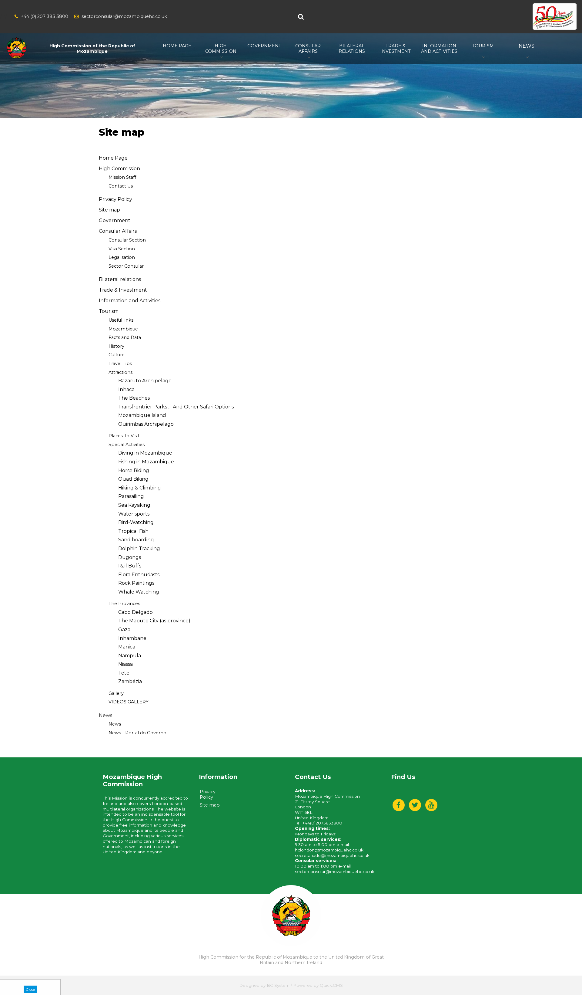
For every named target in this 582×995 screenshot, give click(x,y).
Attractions (120, 372)
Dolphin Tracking (139, 548)
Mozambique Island (142, 415)
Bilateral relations (120, 279)
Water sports (133, 514)
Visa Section (122, 249)
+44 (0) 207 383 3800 (44, 16)
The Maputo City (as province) (154, 621)
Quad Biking (133, 479)
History (116, 346)
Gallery (116, 693)
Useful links (121, 320)
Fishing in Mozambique (146, 462)
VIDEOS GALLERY (129, 702)
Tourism (109, 311)
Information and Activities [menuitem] (439, 48)
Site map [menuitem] (210, 805)
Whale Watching (138, 592)
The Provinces (124, 603)
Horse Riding (133, 470)
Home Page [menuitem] (177, 46)
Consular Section (127, 240)
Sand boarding (136, 540)
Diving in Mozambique (145, 453)
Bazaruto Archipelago (145, 381)
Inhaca (126, 389)
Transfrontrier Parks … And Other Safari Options (176, 407)
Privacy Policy (115, 199)
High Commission (119, 168)
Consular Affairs (118, 231)
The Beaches (134, 398)
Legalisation (122, 257)
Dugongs (129, 557)
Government (114, 220)
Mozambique (123, 329)
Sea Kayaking (134, 505)
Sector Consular (126, 266)
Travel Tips (120, 363)
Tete (123, 673)
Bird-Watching (136, 522)
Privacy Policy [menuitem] (208, 794)
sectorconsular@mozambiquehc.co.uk (124, 16)
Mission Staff (122, 177)
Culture (117, 354)
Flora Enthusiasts (138, 574)
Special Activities (127, 444)
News (115, 724)
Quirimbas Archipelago (146, 424)
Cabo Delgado (135, 612)
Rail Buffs (129, 566)
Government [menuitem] (264, 46)
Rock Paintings (136, 583)
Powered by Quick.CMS (318, 985)
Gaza (124, 629)
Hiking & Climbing (139, 488)
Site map (109, 210)
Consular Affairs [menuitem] (308, 48)
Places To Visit (124, 435)
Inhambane (132, 638)
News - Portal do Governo (137, 733)
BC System (278, 985)
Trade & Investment (123, 290)
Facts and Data (125, 337)
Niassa (125, 664)
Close (30, 989)
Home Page (113, 158)
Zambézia (130, 681)
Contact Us (121, 186)
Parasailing (131, 496)
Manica (126, 647)
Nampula (129, 655)
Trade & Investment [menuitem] (395, 48)
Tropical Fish (133, 531)
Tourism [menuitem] (483, 46)
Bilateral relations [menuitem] (352, 48)
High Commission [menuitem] (220, 48)
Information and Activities (129, 300)
